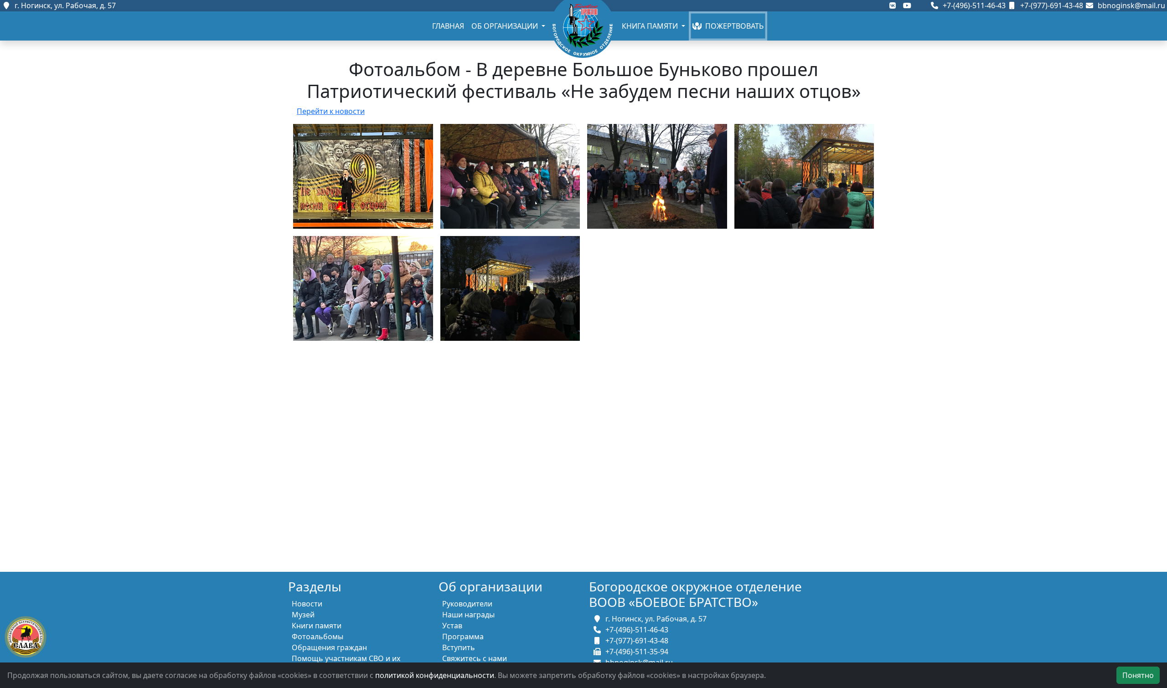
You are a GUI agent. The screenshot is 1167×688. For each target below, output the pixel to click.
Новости (307, 604)
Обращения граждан (329, 647)
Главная (448, 26)
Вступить (458, 647)
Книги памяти (316, 626)
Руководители (467, 604)
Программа (463, 637)
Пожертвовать (733, 26)
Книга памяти (651, 26)
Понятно (1138, 675)
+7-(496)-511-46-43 (973, 5)
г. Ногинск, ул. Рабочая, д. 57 (63, 5)
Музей (303, 615)
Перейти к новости (331, 111)
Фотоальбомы (317, 637)
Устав (452, 626)
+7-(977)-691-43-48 (1051, 5)
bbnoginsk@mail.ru (1129, 5)
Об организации (505, 26)
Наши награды (468, 615)
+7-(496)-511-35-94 (635, 652)
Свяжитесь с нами (474, 658)
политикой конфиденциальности (434, 675)
